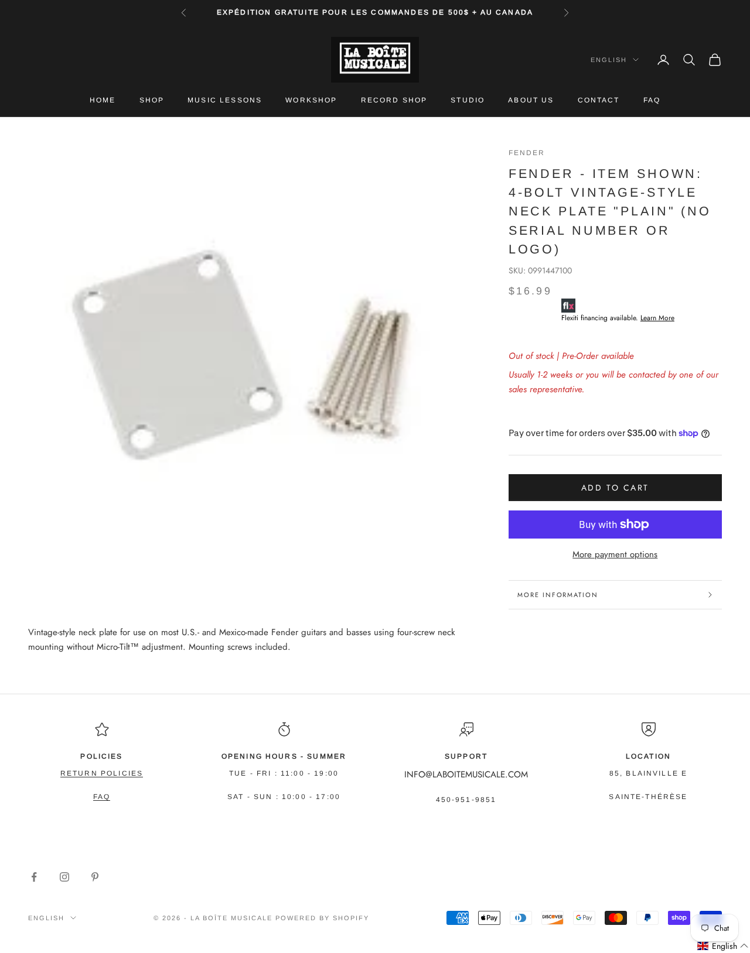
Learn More (657, 318)
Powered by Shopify (322, 917)
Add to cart (615, 487)
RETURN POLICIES (101, 773)
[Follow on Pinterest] (95, 877)
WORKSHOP (311, 100)
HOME (103, 100)
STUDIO (468, 100)
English (609, 59)
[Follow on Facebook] (34, 877)
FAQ (651, 100)
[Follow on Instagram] (64, 877)
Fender (527, 153)
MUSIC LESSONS (225, 100)
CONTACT (599, 100)
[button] (723, 946)
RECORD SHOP (394, 100)
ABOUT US (531, 100)
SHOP (152, 100)
